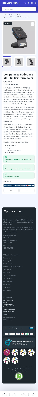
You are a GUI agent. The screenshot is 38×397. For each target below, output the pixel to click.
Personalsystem (8, 281)
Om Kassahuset (8, 300)
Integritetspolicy (8, 305)
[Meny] (35, 3)
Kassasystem (7, 258)
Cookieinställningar (9, 309)
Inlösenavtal (7, 270)
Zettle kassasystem (9, 275)
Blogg (5, 302)
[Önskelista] (28, 3)
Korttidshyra (7, 290)
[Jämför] (25, 3)
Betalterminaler (8, 264)
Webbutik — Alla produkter (11, 255)
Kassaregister (7, 261)
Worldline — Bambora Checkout (13, 267)
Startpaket (6, 273)
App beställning (8, 278)
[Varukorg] (32, 3)
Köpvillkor (6, 307)
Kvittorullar (6, 284)
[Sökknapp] (34, 9)
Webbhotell (7, 287)
